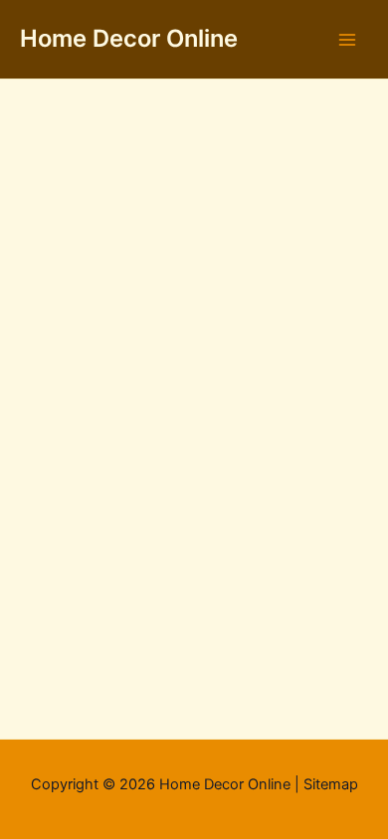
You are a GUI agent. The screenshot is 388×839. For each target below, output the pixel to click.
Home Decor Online (129, 38)
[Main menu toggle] (347, 40)
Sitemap (330, 784)
